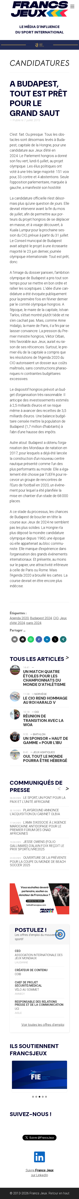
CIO (55, 618)
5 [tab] (46, 1097)
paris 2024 (33, 623)
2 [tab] (36, 1097)
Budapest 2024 (41, 618)
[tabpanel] (39, 1075)
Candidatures (40, 63)
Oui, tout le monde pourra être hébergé (45, 758)
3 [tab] (39, 1097)
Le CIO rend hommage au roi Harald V (45, 700)
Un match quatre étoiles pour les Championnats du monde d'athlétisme (44, 678)
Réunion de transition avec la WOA (43, 720)
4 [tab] (43, 1097)
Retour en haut (59, 1193)
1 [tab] (33, 1097)
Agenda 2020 (19, 618)
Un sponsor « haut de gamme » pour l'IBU (45, 740)
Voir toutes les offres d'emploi (42, 1025)
